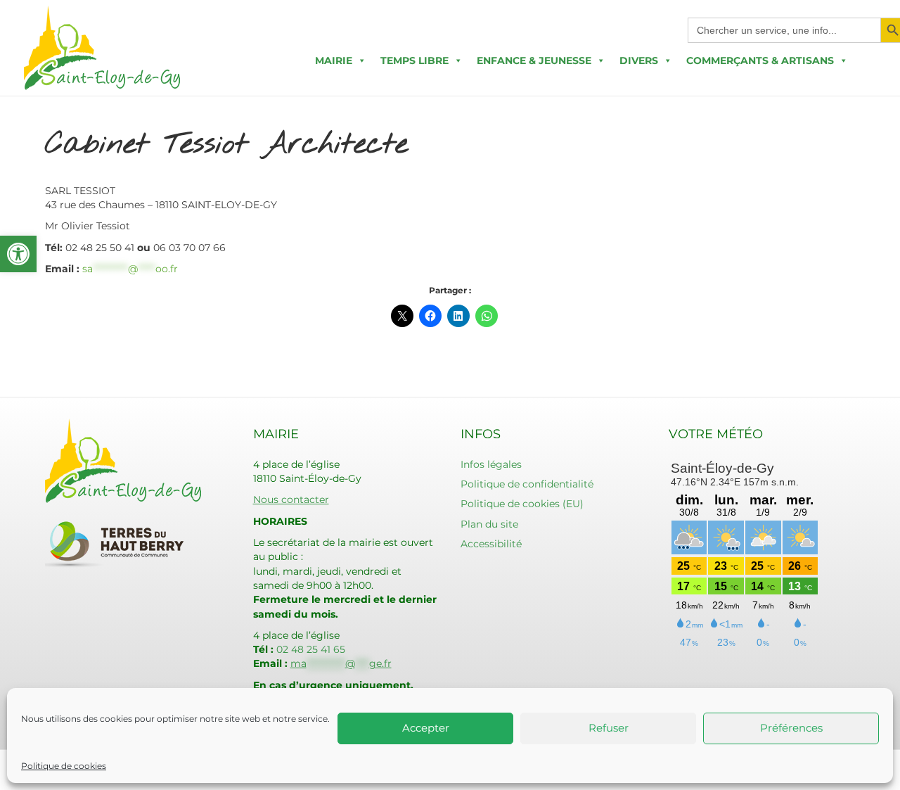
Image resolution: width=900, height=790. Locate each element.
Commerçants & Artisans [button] (760, 60)
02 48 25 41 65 (310, 649)
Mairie (333, 60)
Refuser (609, 727)
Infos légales (491, 464)
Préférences (791, 727)
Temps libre (414, 60)
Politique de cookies (63, 765)
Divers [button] (638, 60)
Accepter (425, 727)
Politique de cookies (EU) (522, 503)
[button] (18, 254)
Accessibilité (491, 543)
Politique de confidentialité (527, 484)
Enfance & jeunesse (534, 60)
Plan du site (489, 524)
